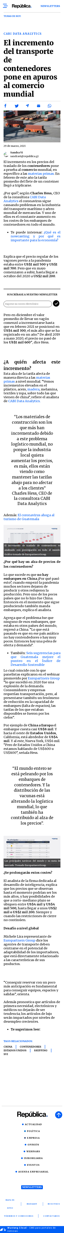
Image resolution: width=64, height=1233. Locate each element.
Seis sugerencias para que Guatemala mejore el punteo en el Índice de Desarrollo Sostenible (35, 659)
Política (33, 1131)
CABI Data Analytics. (24, 401)
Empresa (33, 1138)
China (8, 1046)
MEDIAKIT (32, 1204)
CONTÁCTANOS (51, 1216)
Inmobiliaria (33, 1158)
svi (6, 1054)
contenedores (30, 1046)
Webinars (33, 1151)
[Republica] (21, 6)
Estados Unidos (15, 1050)
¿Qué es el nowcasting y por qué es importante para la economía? (35, 236)
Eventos (33, 1165)
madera (33, 389)
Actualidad (33, 1124)
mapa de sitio (10, 1204)
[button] (5, 106)
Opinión (33, 1144)
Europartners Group (44, 678)
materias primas (41, 174)
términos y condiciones (18, 1216)
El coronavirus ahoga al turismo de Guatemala (29, 517)
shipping (40, 1050)
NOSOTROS (54, 1204)
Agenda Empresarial (33, 1171)
